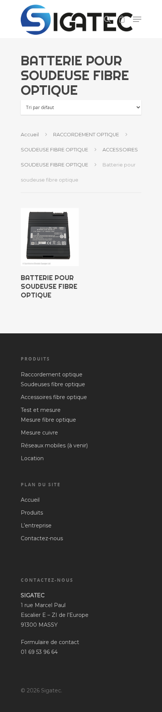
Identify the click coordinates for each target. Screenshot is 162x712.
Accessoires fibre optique (54, 397)
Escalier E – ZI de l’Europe (55, 615)
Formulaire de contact (50, 642)
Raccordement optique (52, 374)
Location (32, 458)
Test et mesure (41, 410)
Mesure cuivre (39, 432)
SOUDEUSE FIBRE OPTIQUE (54, 150)
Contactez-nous (42, 538)
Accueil (30, 134)
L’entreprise (36, 525)
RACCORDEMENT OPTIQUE (86, 134)
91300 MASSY (39, 624)
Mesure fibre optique (48, 419)
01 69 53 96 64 (40, 652)
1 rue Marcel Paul (43, 605)
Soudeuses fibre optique (53, 384)
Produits (32, 512)
